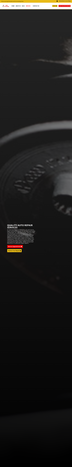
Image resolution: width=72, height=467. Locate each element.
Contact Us (36, 6)
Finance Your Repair (13, 250)
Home (13, 6)
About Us (18, 6)
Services (28, 6)
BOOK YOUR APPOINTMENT (64, 5)
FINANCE (54, 5)
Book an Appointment (14, 246)
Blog (23, 6)
